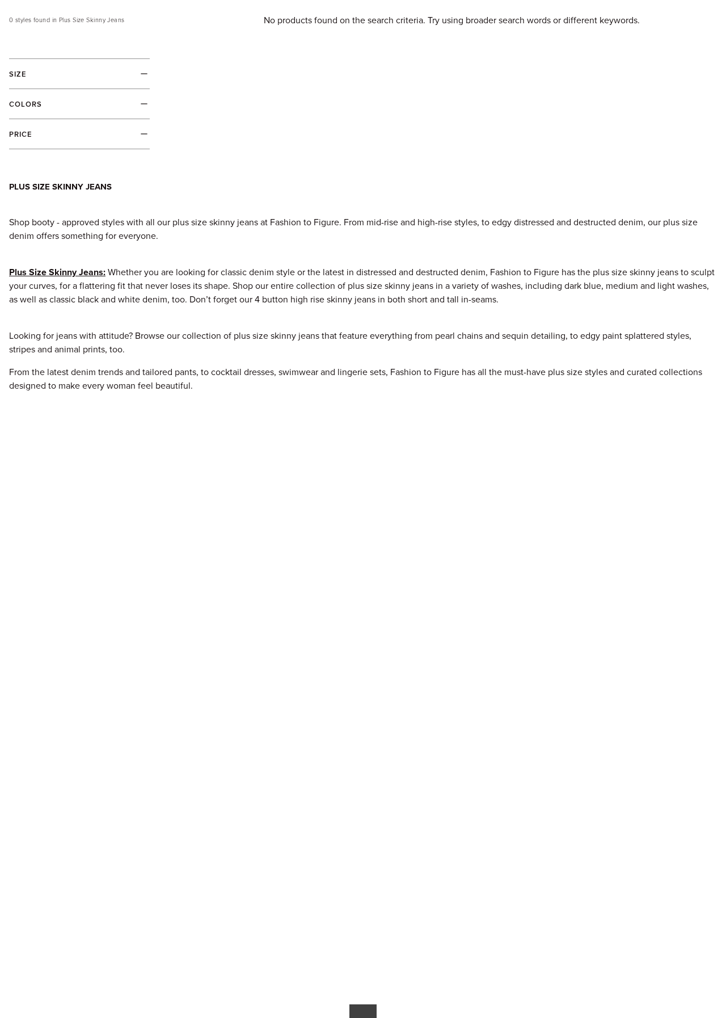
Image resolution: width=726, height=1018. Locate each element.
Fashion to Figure (424, 371)
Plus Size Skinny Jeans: (57, 272)
